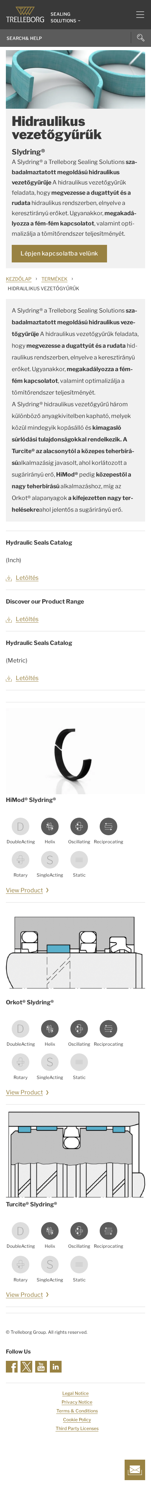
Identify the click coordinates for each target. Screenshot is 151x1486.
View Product (24, 890)
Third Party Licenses (77, 1428)
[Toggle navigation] (137, 14)
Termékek (54, 279)
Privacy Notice (77, 1402)
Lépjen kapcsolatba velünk (59, 253)
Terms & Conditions (77, 1411)
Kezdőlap (19, 279)
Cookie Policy (77, 1419)
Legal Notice (75, 1393)
